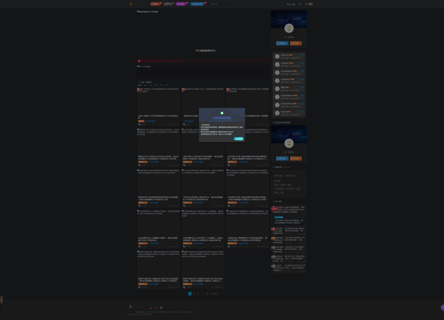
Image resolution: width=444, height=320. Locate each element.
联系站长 (238, 138)
